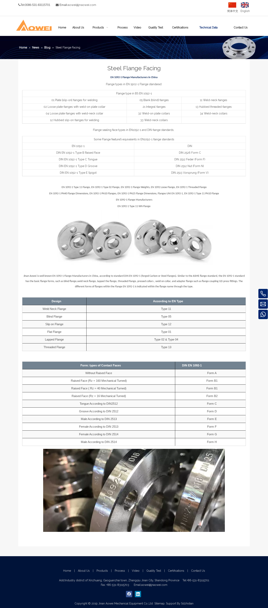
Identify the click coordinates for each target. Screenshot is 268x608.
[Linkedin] (138, 594)
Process (120, 570)
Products (102, 570)
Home (67, 570)
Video (135, 570)
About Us (84, 570)
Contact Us (198, 570)
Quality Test (153, 570)
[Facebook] (129, 594)
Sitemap (159, 603)
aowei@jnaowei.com (81, 5)
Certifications (176, 570)
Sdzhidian (187, 603)
